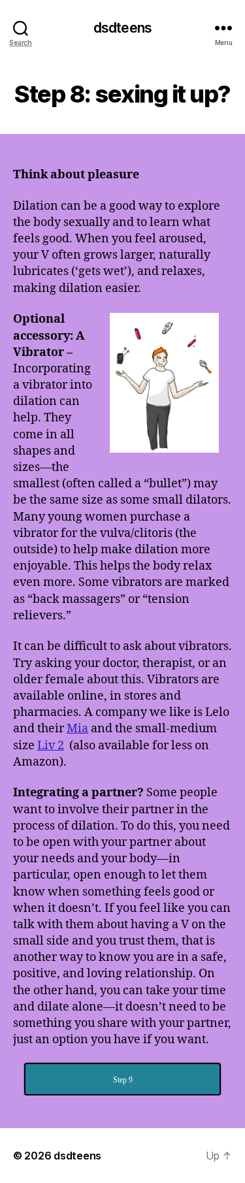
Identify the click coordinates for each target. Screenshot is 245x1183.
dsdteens (122, 28)
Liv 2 (50, 745)
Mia (77, 728)
